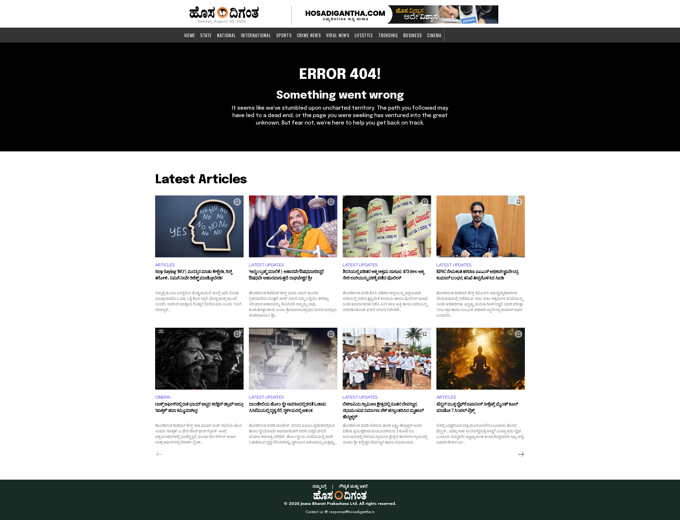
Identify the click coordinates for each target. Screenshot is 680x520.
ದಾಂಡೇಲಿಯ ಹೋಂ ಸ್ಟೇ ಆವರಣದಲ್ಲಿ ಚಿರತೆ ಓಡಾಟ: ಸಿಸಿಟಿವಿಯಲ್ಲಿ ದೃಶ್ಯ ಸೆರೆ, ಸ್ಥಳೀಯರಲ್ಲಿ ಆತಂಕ (287, 408)
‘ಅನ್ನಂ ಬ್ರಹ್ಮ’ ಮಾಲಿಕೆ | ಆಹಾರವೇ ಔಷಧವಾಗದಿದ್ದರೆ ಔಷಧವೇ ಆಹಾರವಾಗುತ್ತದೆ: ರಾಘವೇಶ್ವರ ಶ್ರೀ (286, 275)
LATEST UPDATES (266, 265)
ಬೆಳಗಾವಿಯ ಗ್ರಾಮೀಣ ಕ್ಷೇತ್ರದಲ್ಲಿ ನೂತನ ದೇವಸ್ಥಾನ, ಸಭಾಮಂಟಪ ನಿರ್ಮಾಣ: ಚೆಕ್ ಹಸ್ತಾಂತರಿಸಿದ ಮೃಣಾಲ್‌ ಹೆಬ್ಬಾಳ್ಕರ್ (383, 411)
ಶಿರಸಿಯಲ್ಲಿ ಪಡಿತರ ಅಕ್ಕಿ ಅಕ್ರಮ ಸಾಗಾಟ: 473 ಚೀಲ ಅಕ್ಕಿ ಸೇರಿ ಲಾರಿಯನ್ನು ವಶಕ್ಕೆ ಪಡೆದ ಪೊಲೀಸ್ (383, 275)
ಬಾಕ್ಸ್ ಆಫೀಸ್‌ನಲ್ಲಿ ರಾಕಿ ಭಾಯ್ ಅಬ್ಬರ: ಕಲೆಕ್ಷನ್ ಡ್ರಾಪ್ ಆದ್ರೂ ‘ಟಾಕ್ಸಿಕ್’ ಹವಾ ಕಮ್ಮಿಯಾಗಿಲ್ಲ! (199, 408)
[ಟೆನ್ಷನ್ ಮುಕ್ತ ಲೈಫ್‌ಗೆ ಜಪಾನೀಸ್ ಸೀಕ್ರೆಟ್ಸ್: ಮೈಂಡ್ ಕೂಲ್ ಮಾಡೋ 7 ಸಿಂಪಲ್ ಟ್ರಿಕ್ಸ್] (480, 359)
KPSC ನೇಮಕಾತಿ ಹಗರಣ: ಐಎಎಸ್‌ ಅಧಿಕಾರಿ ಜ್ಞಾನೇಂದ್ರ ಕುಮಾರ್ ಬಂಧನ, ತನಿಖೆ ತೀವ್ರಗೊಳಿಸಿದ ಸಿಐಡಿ (477, 275)
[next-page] (520, 454)
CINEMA (163, 397)
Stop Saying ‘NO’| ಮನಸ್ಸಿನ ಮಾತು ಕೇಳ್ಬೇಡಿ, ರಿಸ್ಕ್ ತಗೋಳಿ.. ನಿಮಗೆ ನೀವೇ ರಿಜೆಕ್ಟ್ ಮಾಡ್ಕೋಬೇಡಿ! (193, 275)
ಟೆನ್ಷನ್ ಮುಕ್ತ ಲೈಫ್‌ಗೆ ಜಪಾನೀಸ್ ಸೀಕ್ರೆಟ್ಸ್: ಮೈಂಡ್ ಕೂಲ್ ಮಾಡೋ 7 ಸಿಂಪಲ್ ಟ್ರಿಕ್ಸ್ (477, 408)
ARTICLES (165, 265)
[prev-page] (159, 454)
